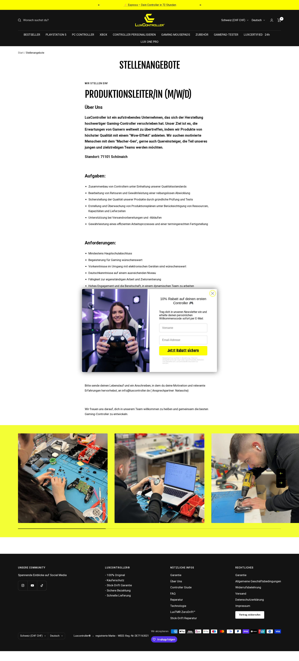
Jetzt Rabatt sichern (183, 350)
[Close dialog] (213, 293)
